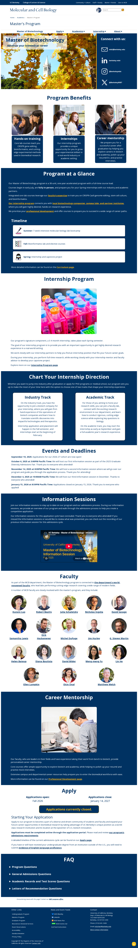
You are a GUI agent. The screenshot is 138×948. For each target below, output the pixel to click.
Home (12, 17)
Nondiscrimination (18, 933)
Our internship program (21, 203)
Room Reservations (19, 927)
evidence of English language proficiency (40, 847)
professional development (40, 211)
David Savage (119, 611)
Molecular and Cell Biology (33, 10)
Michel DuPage (69, 638)
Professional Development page (65, 779)
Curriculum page (65, 267)
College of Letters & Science (34, 2)
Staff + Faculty (97, 3)
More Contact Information (99, 930)
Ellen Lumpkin (31, 684)
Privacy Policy (16, 937)
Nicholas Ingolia (94, 611)
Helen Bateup (18, 661)
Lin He (119, 661)
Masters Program (18, 917)
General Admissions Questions (31, 874)
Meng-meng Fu (94, 661)
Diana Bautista (43, 661)
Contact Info (36, 943)
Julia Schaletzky (69, 611)
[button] (117, 49)
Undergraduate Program (20, 914)
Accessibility (16, 930)
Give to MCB (122, 3)
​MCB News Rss (59, 920)
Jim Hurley (94, 638)
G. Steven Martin (119, 638)
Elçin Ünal (69, 684)
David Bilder (69, 661)
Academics (20, 17)
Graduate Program (18, 920)
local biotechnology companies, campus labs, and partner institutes (88, 203)
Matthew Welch (106, 684)
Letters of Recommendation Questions (37, 888)
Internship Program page (44, 365)
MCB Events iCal (61, 924)
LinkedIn (57, 917)
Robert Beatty (44, 611)
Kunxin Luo (19, 611)
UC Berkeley (14, 2)
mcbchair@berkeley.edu (103, 926)
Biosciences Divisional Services (22, 924)
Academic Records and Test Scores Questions (41, 881)
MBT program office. (56, 899)
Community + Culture (83, 3)
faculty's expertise (57, 195)
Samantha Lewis (19, 638)
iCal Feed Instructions (58, 927)
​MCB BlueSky (58, 914)
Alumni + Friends (110, 3)
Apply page (86, 840)
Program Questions (24, 867)
